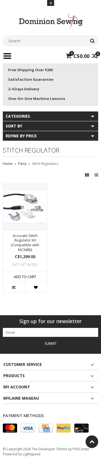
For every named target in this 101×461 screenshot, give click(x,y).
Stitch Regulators (45, 163)
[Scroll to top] (92, 441)
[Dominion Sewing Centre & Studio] (50, 20)
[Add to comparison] (14, 287)
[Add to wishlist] (36, 287)
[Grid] (87, 175)
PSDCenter (81, 449)
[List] (96, 175)
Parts (22, 163)
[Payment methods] (10, 428)
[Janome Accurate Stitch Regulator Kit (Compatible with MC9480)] (25, 186)
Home (8, 163)
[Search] (92, 40)
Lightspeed (31, 454)
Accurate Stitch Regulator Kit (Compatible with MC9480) (25, 242)
